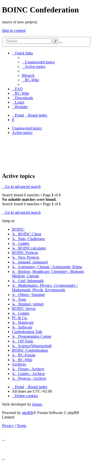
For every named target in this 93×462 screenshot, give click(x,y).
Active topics (22, 132)
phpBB (27, 413)
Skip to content (14, 30)
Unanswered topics (27, 128)
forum (37, 404)
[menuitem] (38, 62)
